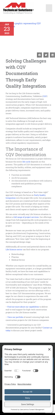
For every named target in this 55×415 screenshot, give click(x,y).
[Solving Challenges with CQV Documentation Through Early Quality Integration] (27, 36)
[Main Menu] (49, 8)
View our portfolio (15, 317)
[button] (39, 55)
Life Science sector (14, 249)
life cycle (26, 161)
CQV (45, 96)
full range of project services (26, 217)
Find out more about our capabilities (23, 306)
